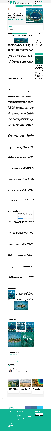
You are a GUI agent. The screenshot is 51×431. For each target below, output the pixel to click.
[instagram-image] (3, 403)
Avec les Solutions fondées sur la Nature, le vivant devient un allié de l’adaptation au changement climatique (39, 39)
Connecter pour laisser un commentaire (14, 354)
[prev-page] (17, 419)
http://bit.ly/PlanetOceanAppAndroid (17, 361)
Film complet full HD (12, 27)
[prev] (41, 3)
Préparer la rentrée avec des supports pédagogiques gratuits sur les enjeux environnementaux (39, 36)
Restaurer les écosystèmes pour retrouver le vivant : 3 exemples (22, 3)
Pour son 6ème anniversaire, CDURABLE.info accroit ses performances (24, 415)
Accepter (21, 218)
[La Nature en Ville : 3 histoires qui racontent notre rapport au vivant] (13, 383)
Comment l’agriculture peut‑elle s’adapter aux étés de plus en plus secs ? (25, 389)
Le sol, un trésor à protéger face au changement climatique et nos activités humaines (39, 45)
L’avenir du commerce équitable (21, 418)
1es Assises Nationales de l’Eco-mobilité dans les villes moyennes (24, 413)
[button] (32, 211)
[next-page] (18, 419)
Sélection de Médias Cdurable (30, 21)
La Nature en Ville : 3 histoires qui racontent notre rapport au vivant (13, 389)
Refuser (25, 218)
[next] (42, 3)
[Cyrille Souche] (8, 9)
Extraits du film (11, 29)
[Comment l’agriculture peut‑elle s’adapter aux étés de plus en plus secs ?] (25, 383)
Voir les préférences (30, 218)
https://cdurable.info (15, 369)
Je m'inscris (39, 415)
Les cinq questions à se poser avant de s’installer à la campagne (39, 78)
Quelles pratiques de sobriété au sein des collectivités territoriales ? (24, 416)
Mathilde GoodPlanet (13, 356)
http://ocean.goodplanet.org (21, 348)
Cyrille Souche (16, 368)
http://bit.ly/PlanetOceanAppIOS (15, 362)
